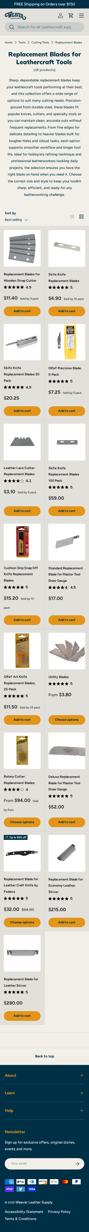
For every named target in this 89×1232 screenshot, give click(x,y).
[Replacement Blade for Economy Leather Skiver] (66, 853)
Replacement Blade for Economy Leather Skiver (65, 885)
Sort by (10, 213)
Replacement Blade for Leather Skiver (21, 982)
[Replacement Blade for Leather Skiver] (22, 953)
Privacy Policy (59, 1212)
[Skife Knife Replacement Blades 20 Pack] (22, 342)
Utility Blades (58, 677)
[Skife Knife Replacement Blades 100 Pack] (66, 442)
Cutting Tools (40, 42)
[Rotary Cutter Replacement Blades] (22, 751)
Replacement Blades (68, 42)
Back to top (44, 1056)
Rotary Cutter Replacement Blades (19, 780)
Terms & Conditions (20, 1219)
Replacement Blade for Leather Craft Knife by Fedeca (21, 885)
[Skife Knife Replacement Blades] (66, 248)
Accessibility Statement (24, 1212)
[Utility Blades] (66, 651)
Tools (22, 42)
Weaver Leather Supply (33, 1202)
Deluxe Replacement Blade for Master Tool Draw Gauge (64, 783)
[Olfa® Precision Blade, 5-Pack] (66, 342)
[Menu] (81, 15)
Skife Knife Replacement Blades (63, 277)
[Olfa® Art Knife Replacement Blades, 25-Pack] (22, 651)
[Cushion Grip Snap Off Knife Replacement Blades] (22, 542)
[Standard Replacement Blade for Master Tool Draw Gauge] (66, 542)
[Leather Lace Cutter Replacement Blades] (22, 442)
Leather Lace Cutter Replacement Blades (19, 471)
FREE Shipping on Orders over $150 (44, 4)
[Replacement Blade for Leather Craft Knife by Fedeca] (22, 853)
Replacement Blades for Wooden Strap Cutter (22, 277)
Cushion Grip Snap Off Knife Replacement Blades (21, 574)
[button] (71, 15)
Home (9, 42)
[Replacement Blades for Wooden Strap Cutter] (22, 248)
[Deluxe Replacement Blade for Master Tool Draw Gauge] (66, 751)
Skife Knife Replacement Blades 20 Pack (21, 374)
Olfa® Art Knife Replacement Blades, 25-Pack (20, 683)
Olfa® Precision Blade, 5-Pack (65, 371)
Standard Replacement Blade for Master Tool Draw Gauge (65, 574)
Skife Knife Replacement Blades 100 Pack (63, 474)
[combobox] (44, 27)
